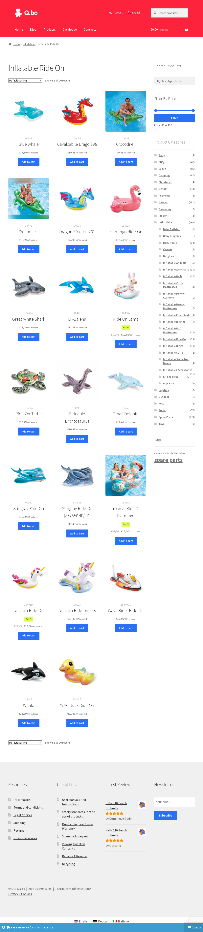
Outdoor (164, 397)
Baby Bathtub (171, 229)
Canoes (167, 249)
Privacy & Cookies (25, 838)
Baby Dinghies (172, 236)
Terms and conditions (28, 807)
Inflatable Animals (174, 263)
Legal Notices (22, 815)
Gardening (165, 209)
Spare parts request (75, 836)
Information (22, 800)
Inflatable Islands (174, 321)
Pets (161, 403)
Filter (174, 118)
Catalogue (70, 29)
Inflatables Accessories (177, 370)
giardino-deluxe (177, 453)
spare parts (168, 460)
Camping (164, 175)
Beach (162, 169)
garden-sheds (161, 452)
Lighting (164, 390)
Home (19, 29)
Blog (33, 29)
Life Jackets (170, 376)
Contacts (90, 29)
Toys (162, 424)
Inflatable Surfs (173, 352)
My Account (116, 12)
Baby (162, 155)
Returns (18, 830)
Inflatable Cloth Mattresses (173, 285)
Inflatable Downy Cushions (174, 295)
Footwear (164, 195)
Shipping (19, 823)
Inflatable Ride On (174, 339)
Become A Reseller (74, 856)
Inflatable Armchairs (176, 269)
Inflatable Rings (173, 346)
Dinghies (168, 256)
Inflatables (29, 44)
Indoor (163, 215)
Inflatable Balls (172, 276)
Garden (163, 202)
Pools (162, 410)
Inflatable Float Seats (177, 315)
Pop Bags (169, 383)
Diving (163, 189)
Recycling (68, 864)
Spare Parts (166, 417)
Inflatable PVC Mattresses (172, 330)
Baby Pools (170, 242)
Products (49, 29)
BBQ (161, 162)
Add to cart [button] (28, 162)
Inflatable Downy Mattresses (174, 306)
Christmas (165, 182)
